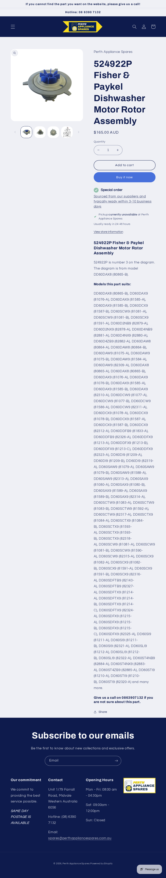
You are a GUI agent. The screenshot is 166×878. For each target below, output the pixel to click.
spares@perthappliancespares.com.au (79, 838)
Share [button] (103, 711)
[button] (12, 26)
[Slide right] (78, 132)
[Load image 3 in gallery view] (53, 132)
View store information (108, 231)
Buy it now (124, 177)
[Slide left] (15, 132)
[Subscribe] (116, 761)
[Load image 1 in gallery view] (26, 132)
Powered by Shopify (101, 863)
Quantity (99, 141)
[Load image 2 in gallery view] (40, 132)
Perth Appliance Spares (76, 863)
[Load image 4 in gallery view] (66, 132)
